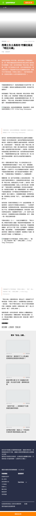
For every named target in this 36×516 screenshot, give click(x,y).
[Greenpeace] (10, 5)
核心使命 (4, 479)
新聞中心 (4, 487)
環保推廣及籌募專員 (8, 506)
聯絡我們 (4, 492)
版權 (25, 504)
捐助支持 (28, 2)
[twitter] (29, 476)
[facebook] (19, 476)
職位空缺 (4, 489)
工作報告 (4, 484)
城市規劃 (4, 327)
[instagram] (22, 476)
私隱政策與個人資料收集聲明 (11, 504)
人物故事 (11, 327)
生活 (8, 41)
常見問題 (4, 494)
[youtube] (25, 476)
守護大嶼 (17, 327)
